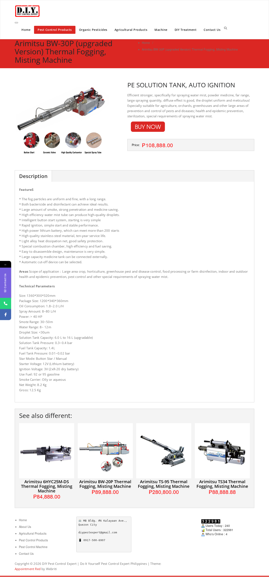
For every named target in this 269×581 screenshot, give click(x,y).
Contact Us (212, 30)
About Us (25, 527)
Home (25, 30)
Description (33, 176)
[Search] (225, 28)
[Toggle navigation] (16, 22)
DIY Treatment (186, 30)
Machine (160, 30)
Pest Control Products (55, 30)
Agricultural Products (131, 30)
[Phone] (5, 303)
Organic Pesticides (93, 30)
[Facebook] (5, 314)
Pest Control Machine (33, 547)
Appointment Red (28, 569)
